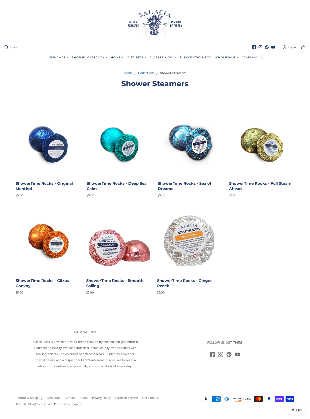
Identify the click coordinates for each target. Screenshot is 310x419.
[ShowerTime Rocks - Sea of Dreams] (190, 144)
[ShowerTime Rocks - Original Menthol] (48, 144)
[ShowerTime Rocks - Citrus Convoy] (48, 241)
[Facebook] (254, 47)
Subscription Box (195, 57)
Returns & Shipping (29, 398)
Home (128, 73)
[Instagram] (260, 47)
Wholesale (53, 398)
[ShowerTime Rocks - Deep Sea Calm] (119, 144)
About (84, 398)
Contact (70, 398)
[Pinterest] (267, 47)
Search (14, 47)
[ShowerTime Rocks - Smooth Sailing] (119, 241)
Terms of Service (126, 398)
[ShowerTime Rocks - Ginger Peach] (190, 241)
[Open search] (6, 47)
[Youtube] (273, 47)
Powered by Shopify (67, 404)
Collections (146, 73)
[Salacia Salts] (155, 22)
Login (292, 47)
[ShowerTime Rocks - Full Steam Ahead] (262, 144)
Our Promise (150, 398)
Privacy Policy (101, 398)
